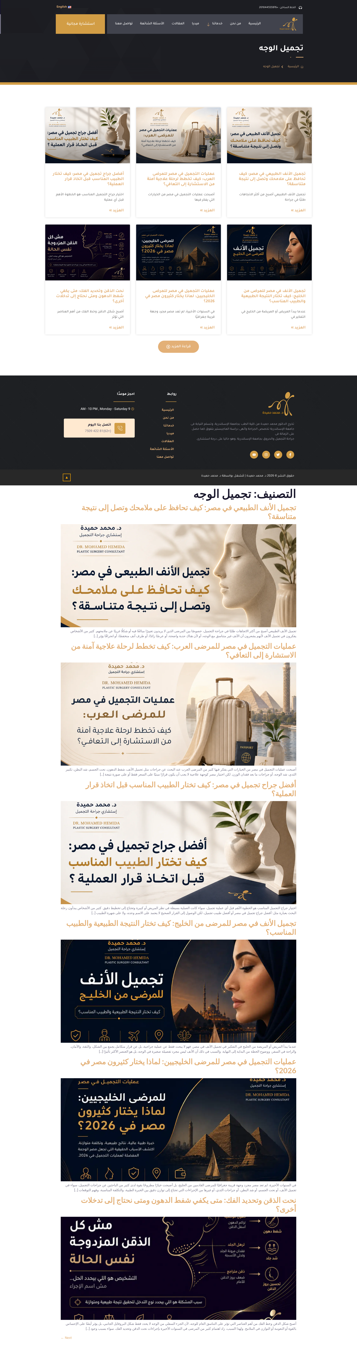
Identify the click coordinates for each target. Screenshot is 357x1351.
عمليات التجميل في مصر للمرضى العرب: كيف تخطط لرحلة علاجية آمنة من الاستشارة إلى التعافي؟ (181, 179)
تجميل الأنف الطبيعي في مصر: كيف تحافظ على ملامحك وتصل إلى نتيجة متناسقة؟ (272, 179)
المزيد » (298, 211)
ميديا (195, 24)
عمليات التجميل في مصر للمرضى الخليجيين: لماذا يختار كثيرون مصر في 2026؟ (180, 296)
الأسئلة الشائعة (152, 24)
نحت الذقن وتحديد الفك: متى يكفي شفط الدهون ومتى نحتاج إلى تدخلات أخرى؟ (90, 296)
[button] (81, 24)
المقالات (178, 24)
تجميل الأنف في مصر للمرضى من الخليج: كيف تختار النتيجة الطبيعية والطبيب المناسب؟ (273, 296)
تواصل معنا (124, 24)
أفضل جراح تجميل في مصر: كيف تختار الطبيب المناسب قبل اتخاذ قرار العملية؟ (88, 179)
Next (66, 1337)
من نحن (235, 24)
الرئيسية (255, 24)
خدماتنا (217, 24)
